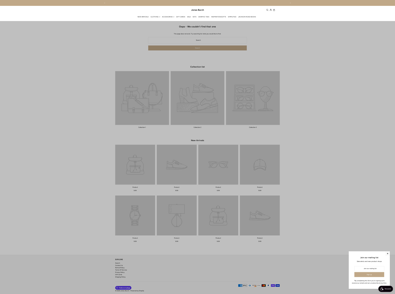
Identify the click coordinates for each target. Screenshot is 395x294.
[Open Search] (267, 10)
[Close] (387, 253)
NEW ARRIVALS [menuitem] (143, 17)
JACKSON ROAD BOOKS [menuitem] (247, 17)
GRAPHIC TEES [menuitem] (203, 17)
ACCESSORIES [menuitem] (167, 17)
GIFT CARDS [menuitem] (180, 17)
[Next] (290, 3)
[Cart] (274, 10)
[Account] (271, 10)
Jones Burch (197, 10)
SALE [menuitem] (189, 17)
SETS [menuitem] (194, 17)
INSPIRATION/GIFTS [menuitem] (218, 17)
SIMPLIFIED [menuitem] (232, 17)
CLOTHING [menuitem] (155, 17)
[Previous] (105, 3)
